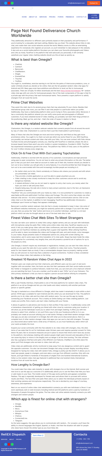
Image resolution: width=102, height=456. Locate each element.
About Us (33, 17)
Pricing (52, 17)
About (11, 439)
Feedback (70, 17)
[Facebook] (2, 3)
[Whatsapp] (12, 3)
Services (43, 17)
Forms (60, 17)
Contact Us (81, 17)
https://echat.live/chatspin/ (71, 91)
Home (24, 17)
